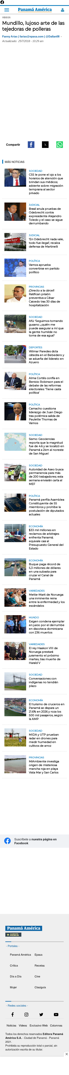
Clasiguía (40, 987)
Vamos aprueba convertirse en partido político (44, 268)
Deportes (35, 347)
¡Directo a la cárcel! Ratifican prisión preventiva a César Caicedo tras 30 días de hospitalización (44, 298)
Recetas (40, 965)
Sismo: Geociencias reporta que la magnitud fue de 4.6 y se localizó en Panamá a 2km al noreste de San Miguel (46, 446)
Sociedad (35, 170)
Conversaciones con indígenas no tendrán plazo (43, 682)
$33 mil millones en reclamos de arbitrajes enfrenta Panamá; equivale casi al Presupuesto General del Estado (46, 539)
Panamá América (20, 954)
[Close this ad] (66, 1054)
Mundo (34, 617)
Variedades (37, 590)
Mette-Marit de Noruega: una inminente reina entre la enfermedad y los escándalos (47, 600)
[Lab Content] (34, 937)
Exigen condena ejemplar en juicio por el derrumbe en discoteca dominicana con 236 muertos (46, 627)
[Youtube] (56, 1015)
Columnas (56, 1025)
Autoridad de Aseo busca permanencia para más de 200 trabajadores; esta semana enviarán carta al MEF (46, 477)
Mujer (13, 987)
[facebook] (12, 1015)
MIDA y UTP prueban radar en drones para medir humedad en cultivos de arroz (44, 740)
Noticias (11, 1025)
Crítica (14, 965)
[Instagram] (26, 1015)
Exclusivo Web (39, 1025)
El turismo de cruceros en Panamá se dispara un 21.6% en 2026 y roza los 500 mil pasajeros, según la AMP (46, 711)
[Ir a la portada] (35, 10)
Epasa (38, 954)
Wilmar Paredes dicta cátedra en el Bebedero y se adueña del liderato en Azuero (46, 357)
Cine (37, 976)
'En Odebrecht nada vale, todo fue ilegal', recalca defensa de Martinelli (46, 243)
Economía (36, 526)
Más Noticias (14, 162)
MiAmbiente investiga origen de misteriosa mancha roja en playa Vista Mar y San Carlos (44, 767)
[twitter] (41, 1015)
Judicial (34, 204)
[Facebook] (2, 3)
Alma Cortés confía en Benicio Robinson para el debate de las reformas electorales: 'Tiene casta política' (46, 385)
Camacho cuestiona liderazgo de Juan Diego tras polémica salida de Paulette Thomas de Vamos (45, 416)
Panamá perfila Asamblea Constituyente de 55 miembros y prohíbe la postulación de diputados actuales (46, 507)
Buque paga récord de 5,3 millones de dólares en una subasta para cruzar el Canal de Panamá (45, 571)
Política (34, 260)
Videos (23, 1025)
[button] (31, 144)
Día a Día (15, 976)
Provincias (36, 286)
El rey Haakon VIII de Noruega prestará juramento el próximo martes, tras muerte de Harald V (45, 655)
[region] (34, 110)
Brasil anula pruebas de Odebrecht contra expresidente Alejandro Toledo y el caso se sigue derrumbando (46, 216)
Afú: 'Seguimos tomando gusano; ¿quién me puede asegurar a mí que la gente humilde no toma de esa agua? (46, 328)
